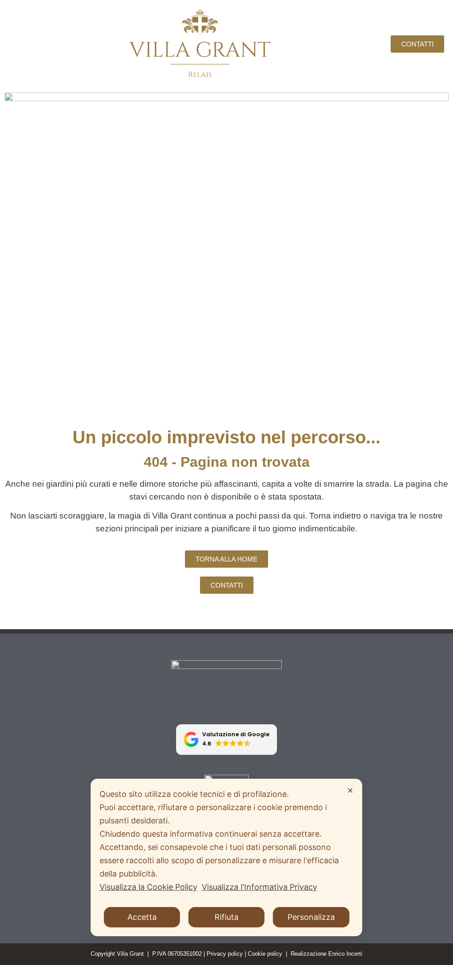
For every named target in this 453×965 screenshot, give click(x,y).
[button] (226, 739)
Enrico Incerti (345, 953)
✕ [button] (350, 790)
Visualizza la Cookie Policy (148, 887)
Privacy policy (225, 953)
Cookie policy (265, 953)
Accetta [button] (142, 917)
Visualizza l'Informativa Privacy (259, 887)
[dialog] (226, 857)
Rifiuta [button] (226, 917)
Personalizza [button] (311, 917)
